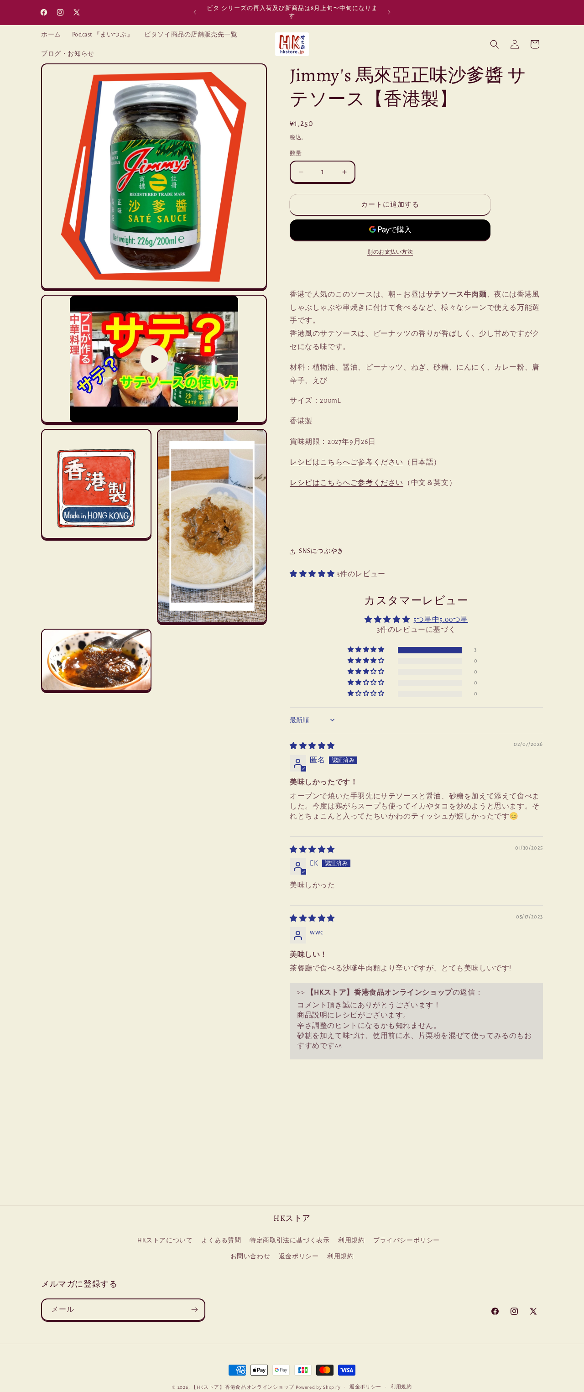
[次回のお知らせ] (389, 12)
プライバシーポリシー (406, 1241)
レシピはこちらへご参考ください (346, 462)
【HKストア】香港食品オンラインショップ (242, 1387)
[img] (312, 746)
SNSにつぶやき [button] (321, 551)
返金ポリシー (299, 1257)
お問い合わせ (250, 1257)
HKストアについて (165, 1241)
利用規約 (351, 1241)
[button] (495, 44)
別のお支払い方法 (390, 252)
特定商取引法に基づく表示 (289, 1241)
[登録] (194, 1309)
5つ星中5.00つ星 (440, 619)
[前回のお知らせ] (195, 12)
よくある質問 (221, 1241)
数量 (296, 153)
